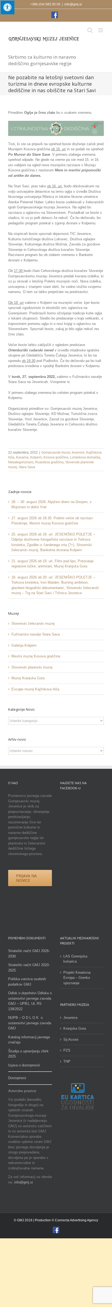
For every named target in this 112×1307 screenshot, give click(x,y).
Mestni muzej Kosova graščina (35, 656)
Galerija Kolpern (23, 645)
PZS (66, 1050)
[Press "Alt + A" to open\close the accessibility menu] (7, 7)
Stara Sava (27, 467)
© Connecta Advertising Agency (75, 1220)
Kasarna (22, 457)
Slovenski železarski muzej (33, 623)
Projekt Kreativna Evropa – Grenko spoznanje (77, 977)
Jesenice (70, 1018)
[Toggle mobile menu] (101, 30)
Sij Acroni (70, 1039)
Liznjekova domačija (85, 457)
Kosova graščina (55, 457)
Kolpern (36, 457)
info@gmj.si (73, 4)
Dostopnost (17, 1078)
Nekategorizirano (21, 462)
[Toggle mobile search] (90, 30)
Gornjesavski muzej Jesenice (63, 452)
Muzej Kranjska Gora (28, 678)
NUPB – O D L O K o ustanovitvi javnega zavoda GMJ (29, 1023)
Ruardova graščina (49, 462)
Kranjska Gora (74, 1028)
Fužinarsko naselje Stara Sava (35, 634)
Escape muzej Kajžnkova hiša (35, 689)
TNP (66, 1061)
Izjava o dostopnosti (24, 1065)
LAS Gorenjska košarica (75, 959)
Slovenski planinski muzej (31, 667)
